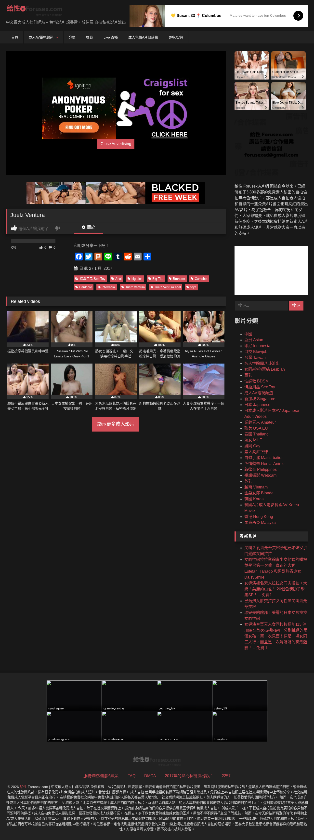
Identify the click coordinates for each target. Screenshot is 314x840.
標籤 (89, 37)
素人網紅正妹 (256, 452)
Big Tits (157, 279)
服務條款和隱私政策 (101, 776)
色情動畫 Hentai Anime (264, 463)
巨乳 (248, 375)
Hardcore (85, 287)
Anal (118, 279)
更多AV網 (176, 37)
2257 (226, 776)
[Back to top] (298, 825)
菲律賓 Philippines (260, 469)
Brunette (179, 279)
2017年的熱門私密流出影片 (189, 776)
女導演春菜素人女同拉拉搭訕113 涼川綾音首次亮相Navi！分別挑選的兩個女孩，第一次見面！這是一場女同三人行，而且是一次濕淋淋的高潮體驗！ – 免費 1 (275, 636)
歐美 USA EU (256, 428)
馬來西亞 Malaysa (260, 522)
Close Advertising (116, 144)
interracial (109, 287)
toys (193, 287)
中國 (248, 334)
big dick (137, 279)
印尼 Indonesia (257, 346)
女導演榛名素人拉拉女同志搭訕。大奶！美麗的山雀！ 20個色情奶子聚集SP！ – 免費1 (275, 589)
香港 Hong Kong (258, 517)
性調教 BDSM (256, 381)
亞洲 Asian (253, 340)
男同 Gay (252, 446)
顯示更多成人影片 (115, 424)
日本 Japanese (257, 405)
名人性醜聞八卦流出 (262, 363)
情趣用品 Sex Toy (92, 279)
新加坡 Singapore (259, 399)
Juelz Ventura (135, 287)
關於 (90, 227)
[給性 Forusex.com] (35, 11)
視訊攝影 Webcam (260, 475)
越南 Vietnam (256, 487)
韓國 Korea (254, 499)
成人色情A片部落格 (143, 37)
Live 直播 (111, 37)
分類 (72, 37)
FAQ (131, 776)
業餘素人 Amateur (260, 422)
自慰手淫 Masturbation (264, 458)
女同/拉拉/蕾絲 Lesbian (264, 369)
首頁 (14, 37)
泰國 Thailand (256, 434)
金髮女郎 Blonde (259, 493)
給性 (23, 787)
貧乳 (248, 481)
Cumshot (201, 279)
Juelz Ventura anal (168, 287)
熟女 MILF (253, 440)
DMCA (150, 776)
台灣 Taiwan (255, 357)
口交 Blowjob (255, 352)
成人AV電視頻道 (41, 37)
